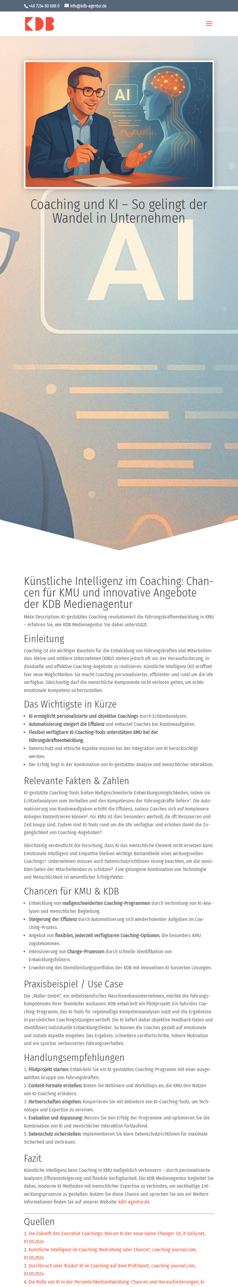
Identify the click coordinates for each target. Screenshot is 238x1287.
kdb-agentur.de (134, 1202)
